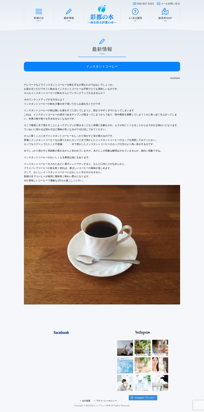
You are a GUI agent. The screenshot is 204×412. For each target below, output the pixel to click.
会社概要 (86, 401)
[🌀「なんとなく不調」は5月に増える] (125, 365)
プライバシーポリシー (106, 401)
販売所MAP (165, 15)
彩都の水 (39, 15)
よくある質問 (135, 15)
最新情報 (69, 15)
